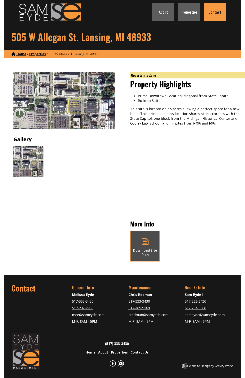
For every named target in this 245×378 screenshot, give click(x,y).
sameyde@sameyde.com (205, 314)
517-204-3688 (195, 308)
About (163, 12)
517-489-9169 (139, 308)
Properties (189, 12)
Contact (214, 12)
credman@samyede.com (148, 314)
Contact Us (139, 352)
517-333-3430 (82, 301)
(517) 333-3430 (117, 343)
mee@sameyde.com (88, 314)
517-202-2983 (82, 308)
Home (21, 54)
